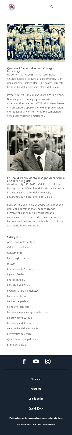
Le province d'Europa (19, 317)
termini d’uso (56, 418)
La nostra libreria (17, 296)
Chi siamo (36, 379)
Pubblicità (36, 389)
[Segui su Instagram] (48, 361)
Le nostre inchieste (52, 83)
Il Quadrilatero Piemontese (23, 290)
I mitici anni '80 (16, 279)
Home (36, 83)
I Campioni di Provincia (38, 188)
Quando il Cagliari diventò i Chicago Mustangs (30, 69)
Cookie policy (36, 399)
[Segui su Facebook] (24, 361)
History (27, 83)
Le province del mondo (20, 323)
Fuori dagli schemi (18, 258)
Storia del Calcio (49, 87)
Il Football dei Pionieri (20, 285)
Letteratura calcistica (19, 196)
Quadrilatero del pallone (21, 339)
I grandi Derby (15, 274)
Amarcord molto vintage (21, 242)
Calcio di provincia (28, 78)
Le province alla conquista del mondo (29, 312)
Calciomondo (47, 78)
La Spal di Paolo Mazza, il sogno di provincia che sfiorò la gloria (36, 179)
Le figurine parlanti (18, 301)
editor (14, 74)
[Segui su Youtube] (36, 361)
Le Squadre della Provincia (22, 87)
